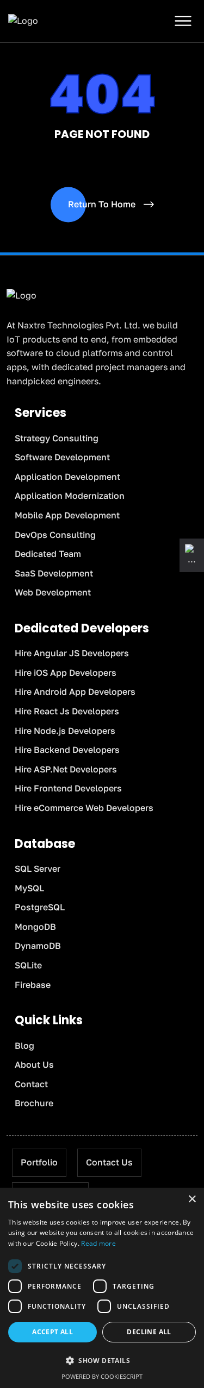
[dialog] (102, 1288)
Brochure (34, 1103)
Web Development (53, 592)
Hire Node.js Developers (65, 730)
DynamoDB (38, 945)
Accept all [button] (52, 1331)
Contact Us (109, 1162)
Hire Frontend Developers (68, 788)
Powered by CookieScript (102, 1376)
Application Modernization (70, 495)
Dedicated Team (48, 553)
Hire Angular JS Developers (72, 653)
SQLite (28, 965)
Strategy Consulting (56, 438)
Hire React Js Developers (67, 711)
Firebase (33, 984)
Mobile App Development (67, 515)
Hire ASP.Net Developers (66, 769)
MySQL (29, 888)
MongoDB (35, 926)
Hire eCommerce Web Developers (84, 807)
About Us (34, 1064)
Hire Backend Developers (67, 749)
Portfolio (39, 1162)
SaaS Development (54, 573)
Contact (31, 1084)
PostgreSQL (40, 907)
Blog (24, 1045)
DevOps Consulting (55, 534)
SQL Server (37, 868)
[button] (102, 1361)
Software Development (62, 457)
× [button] (192, 1199)
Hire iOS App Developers (65, 672)
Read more (98, 1243)
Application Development (67, 476)
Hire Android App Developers (75, 691)
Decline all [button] (149, 1331)
